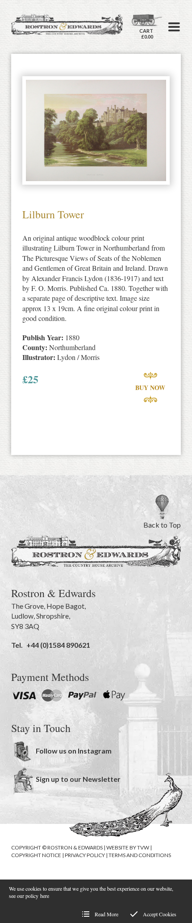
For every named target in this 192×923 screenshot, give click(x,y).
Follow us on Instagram (74, 750)
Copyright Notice (36, 855)
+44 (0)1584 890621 (58, 645)
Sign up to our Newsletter (78, 779)
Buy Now (150, 387)
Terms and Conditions (140, 855)
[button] (174, 27)
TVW (143, 847)
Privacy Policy (85, 855)
